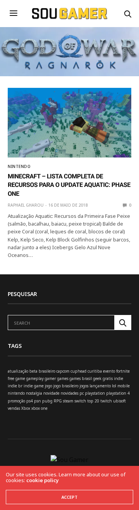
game (20, 378)
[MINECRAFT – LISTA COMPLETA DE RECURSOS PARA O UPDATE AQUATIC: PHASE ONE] (69, 122)
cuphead (78, 371)
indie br (15, 385)
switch (80, 401)
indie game (34, 385)
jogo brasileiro (65, 385)
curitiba (95, 371)
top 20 (93, 401)
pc (82, 393)
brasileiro (47, 371)
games (62, 378)
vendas (14, 408)
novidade (51, 393)
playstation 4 (118, 393)
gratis (108, 378)
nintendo (16, 393)
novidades (69, 393)
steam (68, 401)
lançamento (100, 385)
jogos (84, 385)
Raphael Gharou (26, 205)
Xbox (25, 408)
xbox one (39, 408)
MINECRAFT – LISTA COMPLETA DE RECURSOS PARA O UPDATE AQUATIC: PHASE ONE (69, 185)
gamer (50, 378)
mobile (123, 385)
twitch (106, 401)
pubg (47, 401)
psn (37, 401)
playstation (95, 393)
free (11, 378)
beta (33, 371)
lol (114, 385)
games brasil (81, 378)
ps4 (29, 401)
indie (118, 378)
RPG (58, 401)
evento (109, 371)
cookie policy (42, 480)
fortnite (123, 371)
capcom (63, 371)
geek (97, 378)
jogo (48, 385)
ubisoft (119, 401)
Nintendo (19, 166)
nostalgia (34, 393)
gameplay (35, 378)
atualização (18, 371)
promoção (16, 401)
